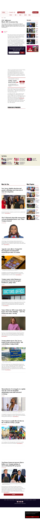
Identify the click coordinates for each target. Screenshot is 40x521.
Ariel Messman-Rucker (4, 424)
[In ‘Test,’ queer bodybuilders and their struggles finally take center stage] (31, 217)
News (36, 204)
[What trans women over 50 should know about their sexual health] (16, 159)
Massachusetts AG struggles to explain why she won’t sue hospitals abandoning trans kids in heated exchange (13, 391)
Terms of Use (33, 513)
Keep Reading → (8, 213)
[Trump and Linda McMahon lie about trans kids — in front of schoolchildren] (31, 30)
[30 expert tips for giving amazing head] (4, 159)
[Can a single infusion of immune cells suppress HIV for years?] (29, 159)
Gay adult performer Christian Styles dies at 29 (37, 190)
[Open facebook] (9, 12)
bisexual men (21, 98)
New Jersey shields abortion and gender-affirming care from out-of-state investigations (12, 190)
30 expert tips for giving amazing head (9, 159)
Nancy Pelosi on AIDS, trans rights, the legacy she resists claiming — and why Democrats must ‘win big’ (13, 311)
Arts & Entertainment (38, 215)
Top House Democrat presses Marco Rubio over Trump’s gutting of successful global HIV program (13, 464)
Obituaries (37, 187)
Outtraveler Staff (5, 31)
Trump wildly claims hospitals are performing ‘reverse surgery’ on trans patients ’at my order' (9, 164)
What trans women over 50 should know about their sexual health (23, 160)
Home (2, 17)
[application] (32, 48)
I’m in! (22, 52)
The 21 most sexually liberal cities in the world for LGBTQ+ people (13, 421)
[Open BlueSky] (11, 12)
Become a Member (22, 81)
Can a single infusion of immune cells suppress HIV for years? (35, 160)
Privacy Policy (28, 513)
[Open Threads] (12, 12)
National (37, 28)
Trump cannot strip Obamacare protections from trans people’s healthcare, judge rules (11, 280)
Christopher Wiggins (4, 193)
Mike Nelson (20, 330)
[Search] (31, 12)
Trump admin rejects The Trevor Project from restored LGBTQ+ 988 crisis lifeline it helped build (12, 342)
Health (5, 17)
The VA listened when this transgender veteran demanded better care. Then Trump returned (13, 219)
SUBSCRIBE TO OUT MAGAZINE (3, 12)
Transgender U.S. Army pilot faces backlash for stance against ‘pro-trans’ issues (22, 164)
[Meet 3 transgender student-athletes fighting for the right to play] (31, 194)
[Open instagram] (14, 12)
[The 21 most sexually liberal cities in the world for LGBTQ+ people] (13, 432)
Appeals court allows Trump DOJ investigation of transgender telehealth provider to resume (12, 250)
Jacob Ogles (3, 254)
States (36, 198)
